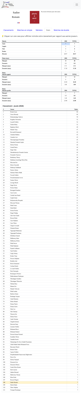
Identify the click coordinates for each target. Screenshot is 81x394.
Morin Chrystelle (14, 165)
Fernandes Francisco (15, 155)
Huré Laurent (13, 370)
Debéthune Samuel (15, 236)
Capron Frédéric (14, 352)
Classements (8, 30)
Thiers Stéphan (14, 387)
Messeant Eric (13, 162)
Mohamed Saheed (14, 332)
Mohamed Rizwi (14, 329)
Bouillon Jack (13, 261)
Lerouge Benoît (14, 182)
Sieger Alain (13, 150)
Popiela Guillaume (15, 248)
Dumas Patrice (14, 304)
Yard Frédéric (13, 251)
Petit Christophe (14, 271)
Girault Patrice (14, 147)
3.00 (66, 84)
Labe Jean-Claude (14, 215)
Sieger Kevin (13, 185)
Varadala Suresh (14, 339)
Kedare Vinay (13, 256)
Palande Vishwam (14, 289)
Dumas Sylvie (13, 306)
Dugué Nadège (14, 213)
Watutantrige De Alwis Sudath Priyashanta (21, 342)
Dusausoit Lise (14, 362)
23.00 (65, 100)
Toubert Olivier (14, 180)
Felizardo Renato (14, 228)
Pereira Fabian (14, 188)
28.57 (65, 54)
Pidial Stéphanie (14, 246)
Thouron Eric (13, 314)
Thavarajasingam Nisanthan (17, 139)
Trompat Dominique (15, 390)
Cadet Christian (14, 319)
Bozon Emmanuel (14, 263)
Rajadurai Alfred (14, 127)
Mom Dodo (13, 377)
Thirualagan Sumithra (15, 279)
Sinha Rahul (13, 208)
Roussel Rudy (13, 218)
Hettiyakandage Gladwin (16, 117)
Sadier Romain (14, 382)
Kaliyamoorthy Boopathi (16, 200)
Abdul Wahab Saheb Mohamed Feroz (19, 344)
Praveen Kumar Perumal (16, 334)
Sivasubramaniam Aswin (16, 177)
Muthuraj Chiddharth (15, 167)
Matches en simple (24, 30)
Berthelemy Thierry (15, 157)
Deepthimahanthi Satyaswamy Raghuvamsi (21, 354)
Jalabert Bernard (14, 372)
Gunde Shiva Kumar (15, 367)
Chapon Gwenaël (14, 225)
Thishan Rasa (13, 284)
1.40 (66, 98)
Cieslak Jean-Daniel (15, 195)
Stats (48, 30)
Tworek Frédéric (14, 175)
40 (65, 61)
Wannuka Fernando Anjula (17, 142)
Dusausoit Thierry (14, 364)
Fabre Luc (12, 309)
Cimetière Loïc (14, 137)
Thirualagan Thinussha (16, 281)
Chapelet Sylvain (14, 321)
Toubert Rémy (13, 124)
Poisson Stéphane (14, 258)
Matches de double (61, 30)
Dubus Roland (14, 301)
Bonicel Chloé (13, 349)
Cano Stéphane (14, 220)
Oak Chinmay (13, 311)
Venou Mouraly (14, 114)
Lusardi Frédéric (14, 122)
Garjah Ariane (13, 198)
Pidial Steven (13, 243)
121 (66, 63)
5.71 (66, 66)
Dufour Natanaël (14, 359)
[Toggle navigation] (77, 5)
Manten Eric (13, 286)
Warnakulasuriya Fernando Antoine (19, 152)
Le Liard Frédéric (14, 268)
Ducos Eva (13, 357)
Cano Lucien (13, 193)
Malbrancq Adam (14, 238)
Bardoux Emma (14, 294)
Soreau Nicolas (14, 210)
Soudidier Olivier (14, 337)
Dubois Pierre (13, 316)
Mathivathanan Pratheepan (17, 276)
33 (65, 77)
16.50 (65, 82)
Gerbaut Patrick (14, 266)
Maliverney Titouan (15, 375)
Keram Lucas (13, 112)
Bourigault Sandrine (15, 190)
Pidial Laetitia (13, 291)
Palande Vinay (14, 129)
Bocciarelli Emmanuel (15, 132)
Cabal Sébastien (14, 299)
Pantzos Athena (14, 170)
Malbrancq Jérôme (15, 241)
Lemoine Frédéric (14, 327)
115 (66, 95)
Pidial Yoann (13, 205)
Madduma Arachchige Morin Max (18, 160)
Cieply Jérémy (14, 253)
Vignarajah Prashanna (15, 233)
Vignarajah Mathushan (16, 230)
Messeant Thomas (14, 203)
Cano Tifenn (13, 223)
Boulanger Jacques (15, 296)
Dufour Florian (14, 145)
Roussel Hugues (14, 380)
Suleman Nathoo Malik (16, 172)
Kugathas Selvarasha (15, 119)
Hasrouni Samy (14, 324)
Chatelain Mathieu (14, 134)
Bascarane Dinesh (14, 347)
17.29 (65, 68)
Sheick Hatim (13, 385)
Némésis (39, 30)
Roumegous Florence (15, 273)
